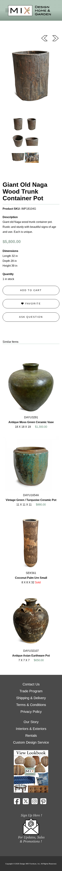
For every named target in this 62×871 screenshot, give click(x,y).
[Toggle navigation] (7, 10)
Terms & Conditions (31, 705)
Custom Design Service (31, 742)
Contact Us (31, 684)
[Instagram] (35, 802)
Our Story (31, 722)
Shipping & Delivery (31, 698)
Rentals (31, 735)
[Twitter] (26, 802)
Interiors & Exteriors (31, 729)
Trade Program (31, 691)
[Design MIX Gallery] (29, 10)
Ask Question (31, 317)
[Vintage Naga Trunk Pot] (44, 38)
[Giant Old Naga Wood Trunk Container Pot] (55, 38)
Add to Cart (31, 290)
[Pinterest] (43, 802)
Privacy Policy (31, 711)
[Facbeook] (17, 802)
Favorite (32, 303)
